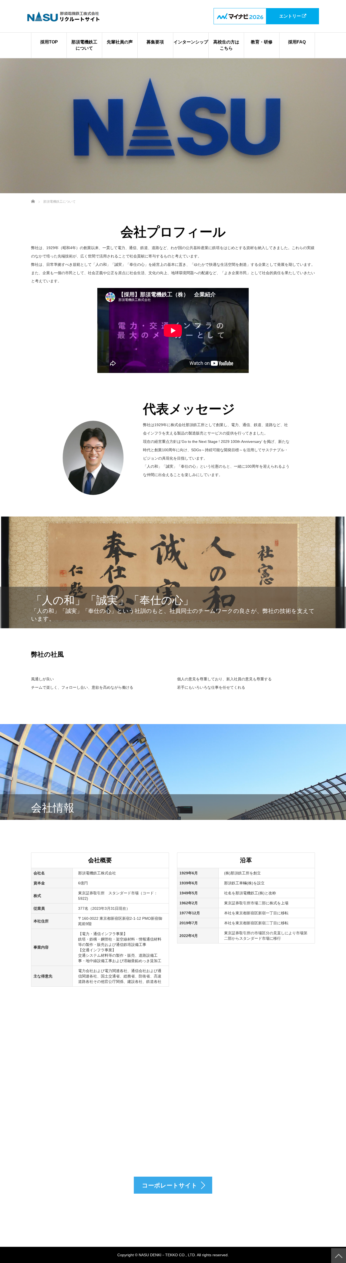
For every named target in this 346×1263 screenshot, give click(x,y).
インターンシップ (191, 42)
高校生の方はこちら (226, 45)
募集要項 (155, 42)
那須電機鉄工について (84, 45)
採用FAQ (297, 42)
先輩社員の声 (120, 42)
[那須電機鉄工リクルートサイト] (63, 16)
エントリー (290, 16)
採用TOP (49, 42)
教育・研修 (261, 42)
